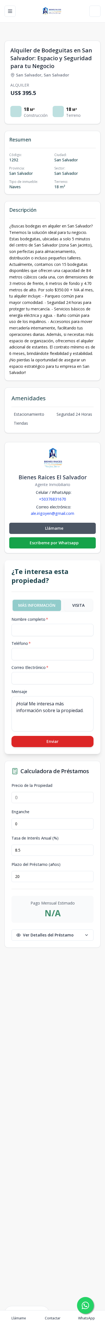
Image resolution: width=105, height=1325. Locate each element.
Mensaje (19, 691)
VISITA (78, 605)
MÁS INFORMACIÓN (36, 605)
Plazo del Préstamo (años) (35, 864)
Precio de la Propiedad (31, 785)
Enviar (52, 741)
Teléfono (21, 643)
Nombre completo (29, 619)
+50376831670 (52, 499)
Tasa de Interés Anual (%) (35, 838)
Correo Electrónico (29, 667)
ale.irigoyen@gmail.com (52, 513)
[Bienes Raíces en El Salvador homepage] (52, 11)
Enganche (20, 812)
